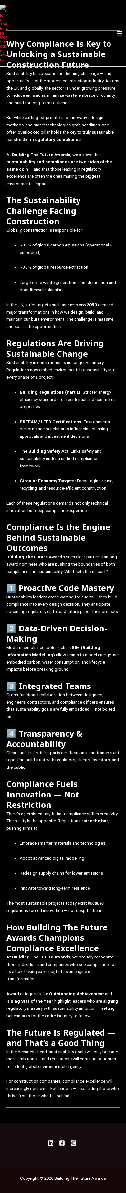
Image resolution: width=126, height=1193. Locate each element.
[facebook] (52, 1143)
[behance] (74, 1143)
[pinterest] (63, 1143)
